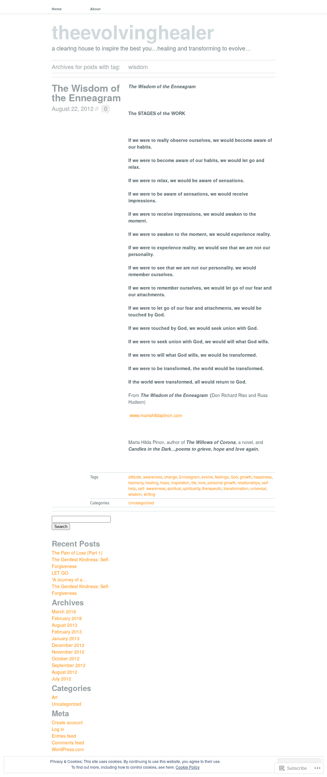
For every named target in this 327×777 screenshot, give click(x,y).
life (193, 482)
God (234, 476)
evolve (207, 476)
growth (246, 476)
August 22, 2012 (73, 108)
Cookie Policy (188, 767)
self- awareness (151, 488)
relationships (249, 482)
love (202, 482)
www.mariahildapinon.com (156, 415)
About (95, 8)
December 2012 (68, 645)
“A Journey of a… (69, 579)
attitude (134, 476)
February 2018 (67, 618)
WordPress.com (68, 749)
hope (164, 482)
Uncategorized (141, 502)
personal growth (222, 482)
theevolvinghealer (133, 31)
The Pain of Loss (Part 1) (77, 552)
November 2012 (68, 652)
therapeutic (212, 488)
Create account (67, 722)
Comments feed (68, 742)
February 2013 (67, 631)
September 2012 (69, 665)
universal (258, 488)
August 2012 (64, 672)
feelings (222, 476)
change (170, 476)
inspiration (180, 482)
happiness (263, 476)
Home (57, 8)
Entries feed (64, 736)
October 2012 (66, 658)
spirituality (191, 488)
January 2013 (66, 638)
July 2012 (61, 678)
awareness (152, 476)
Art (54, 697)
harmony (135, 482)
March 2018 (64, 611)
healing (151, 482)
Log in (58, 729)
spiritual (174, 488)
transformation (236, 488)
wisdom (135, 494)
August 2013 (64, 625)
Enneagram (189, 476)
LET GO (60, 573)
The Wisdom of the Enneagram (86, 92)
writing (149, 494)
